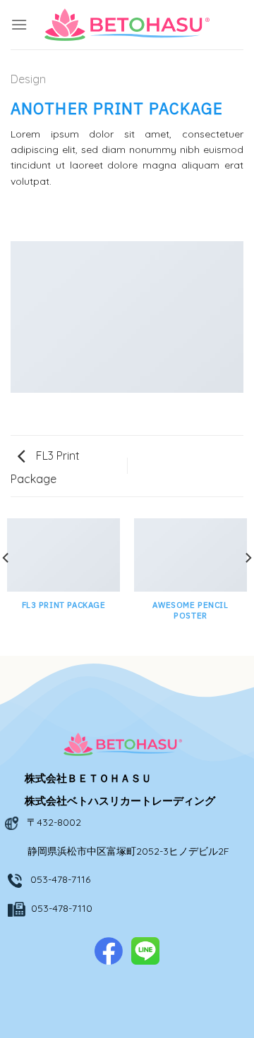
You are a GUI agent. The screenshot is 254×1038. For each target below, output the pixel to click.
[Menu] (19, 24)
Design (28, 79)
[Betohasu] (127, 25)
